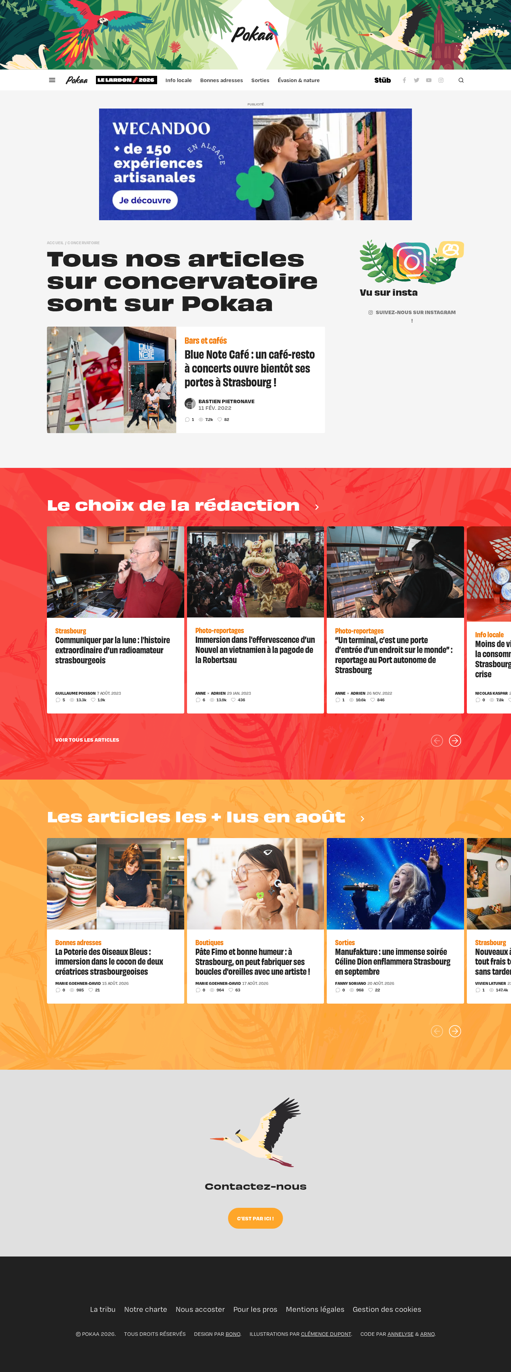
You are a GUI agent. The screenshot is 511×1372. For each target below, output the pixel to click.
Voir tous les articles (87, 739)
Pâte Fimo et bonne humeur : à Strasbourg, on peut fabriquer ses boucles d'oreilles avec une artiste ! (252, 961)
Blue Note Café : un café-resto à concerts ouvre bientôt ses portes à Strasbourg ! (250, 367)
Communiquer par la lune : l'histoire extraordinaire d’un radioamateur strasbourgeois (112, 649)
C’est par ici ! (255, 1218)
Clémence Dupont (326, 1334)
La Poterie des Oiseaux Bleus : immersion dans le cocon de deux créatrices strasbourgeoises (109, 961)
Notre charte (145, 1309)
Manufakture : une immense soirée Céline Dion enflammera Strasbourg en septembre (393, 961)
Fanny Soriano (350, 983)
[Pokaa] (255, 35)
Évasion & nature (299, 80)
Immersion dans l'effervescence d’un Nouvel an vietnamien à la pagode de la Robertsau (255, 649)
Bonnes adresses (221, 80)
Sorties (260, 80)
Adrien (218, 693)
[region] (231, 80)
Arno (427, 1334)
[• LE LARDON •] (126, 80)
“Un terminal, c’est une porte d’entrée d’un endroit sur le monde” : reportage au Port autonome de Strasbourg (394, 654)
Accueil (55, 242)
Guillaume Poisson (75, 693)
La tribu (103, 1309)
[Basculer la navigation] (52, 80)
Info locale (178, 80)
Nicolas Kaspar (491, 693)
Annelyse (401, 1334)
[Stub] (382, 80)
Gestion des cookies (387, 1309)
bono (233, 1334)
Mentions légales (315, 1309)
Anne (200, 693)
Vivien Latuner (490, 983)
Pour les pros (255, 1309)
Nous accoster (200, 1309)
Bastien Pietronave (226, 401)
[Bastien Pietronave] (190, 403)
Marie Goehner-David (78, 983)
